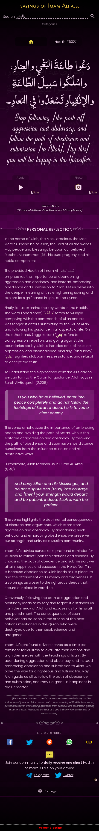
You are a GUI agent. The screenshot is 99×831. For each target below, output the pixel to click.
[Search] (92, 17)
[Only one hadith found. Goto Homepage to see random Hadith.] (31, 41)
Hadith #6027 (65, 41)
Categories (49, 24)
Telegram (42, 775)
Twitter (68, 775)
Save (36, 192)
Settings (47, 791)
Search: (9, 16)
